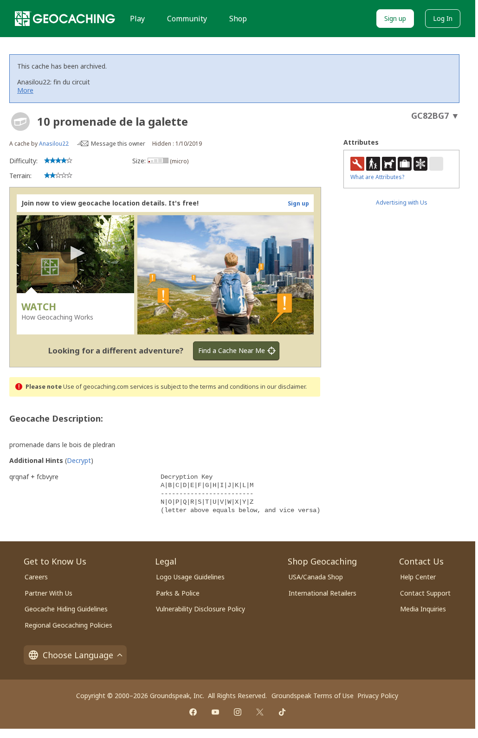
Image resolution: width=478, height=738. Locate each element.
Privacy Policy (377, 695)
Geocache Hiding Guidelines (66, 608)
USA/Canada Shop (316, 576)
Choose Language (78, 655)
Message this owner (118, 144)
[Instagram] (237, 712)
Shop (238, 18)
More (25, 90)
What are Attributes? (377, 177)
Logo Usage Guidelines (190, 576)
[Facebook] (193, 712)
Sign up (395, 18)
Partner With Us (48, 593)
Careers (36, 576)
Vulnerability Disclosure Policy (200, 608)
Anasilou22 (54, 144)
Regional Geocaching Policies (68, 625)
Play (137, 18)
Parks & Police (178, 593)
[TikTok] (282, 712)
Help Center (418, 576)
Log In (442, 18)
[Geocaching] (65, 18)
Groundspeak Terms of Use (312, 695)
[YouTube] (215, 712)
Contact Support (425, 593)
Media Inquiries (423, 608)
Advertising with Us (401, 202)
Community (187, 18)
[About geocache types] (20, 121)
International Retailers (322, 593)
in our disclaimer (282, 387)
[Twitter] (259, 712)
